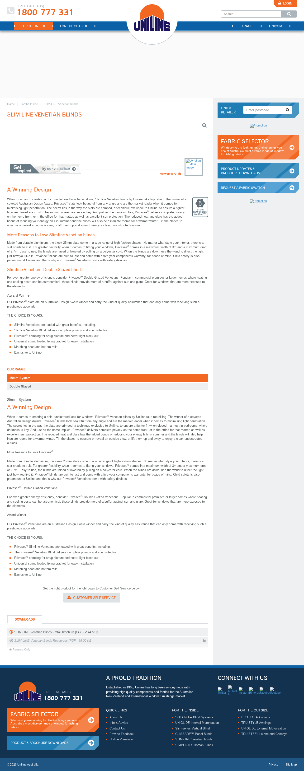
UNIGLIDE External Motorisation (263, 728)
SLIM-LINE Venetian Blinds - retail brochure (56, 632)
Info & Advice (118, 722)
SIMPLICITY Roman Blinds (194, 745)
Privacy (273, 764)
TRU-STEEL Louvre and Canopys (264, 734)
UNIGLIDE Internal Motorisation (197, 722)
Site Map (291, 764)
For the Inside (29, 104)
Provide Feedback (121, 734)
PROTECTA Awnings (255, 717)
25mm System (20, 378)
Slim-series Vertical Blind (192, 728)
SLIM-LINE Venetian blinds (193, 739)
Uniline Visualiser (121, 739)
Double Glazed (20, 386)
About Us (115, 717)
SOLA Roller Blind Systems (194, 717)
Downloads (25, 619)
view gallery (168, 174)
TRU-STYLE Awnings (256, 722)
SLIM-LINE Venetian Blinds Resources (53, 640)
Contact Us (117, 728)
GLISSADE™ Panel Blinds (193, 734)
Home (11, 104)
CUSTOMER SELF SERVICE (94, 598)
